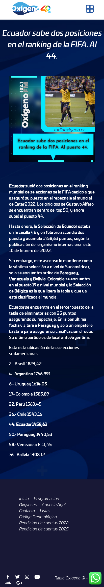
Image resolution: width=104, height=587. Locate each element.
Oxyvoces (28, 504)
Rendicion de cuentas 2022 (43, 523)
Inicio (24, 498)
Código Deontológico (38, 517)
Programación (46, 498)
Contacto (27, 510)
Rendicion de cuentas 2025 (44, 529)
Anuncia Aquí (54, 504)
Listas (45, 510)
